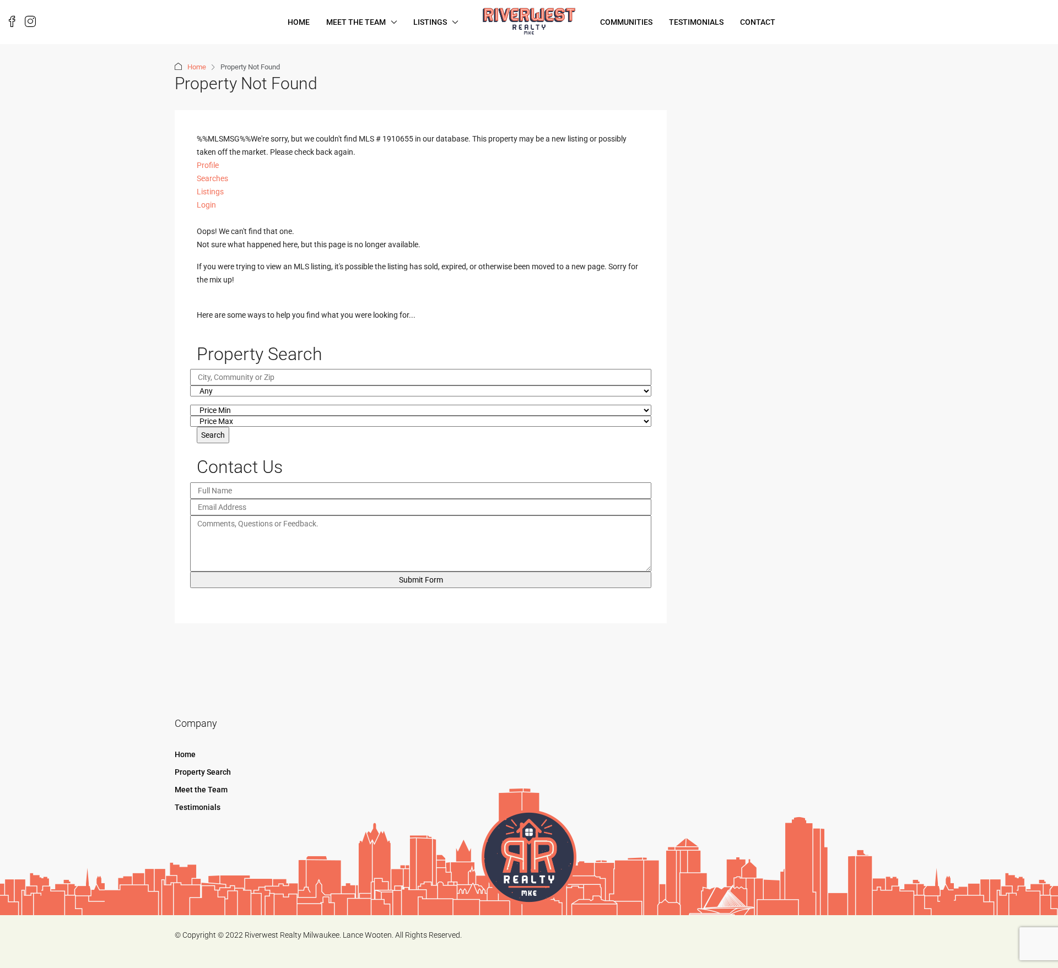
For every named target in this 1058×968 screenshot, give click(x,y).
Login (206, 204)
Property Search (203, 772)
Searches (212, 178)
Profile (208, 165)
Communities (626, 22)
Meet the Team (356, 22)
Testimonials (696, 22)
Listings (430, 22)
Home (299, 22)
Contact (757, 22)
